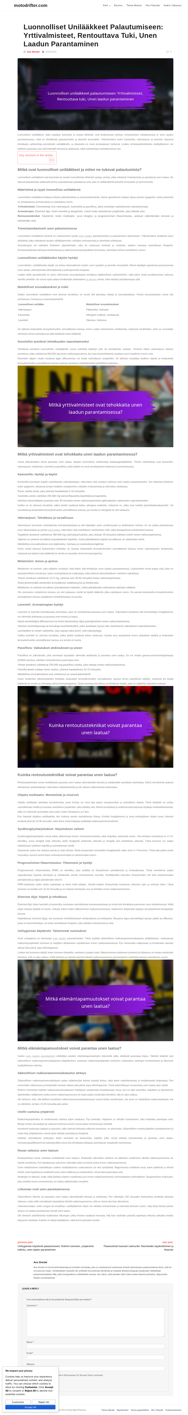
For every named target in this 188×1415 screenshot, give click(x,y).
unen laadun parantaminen (40, 1056)
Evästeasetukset (174, 1410)
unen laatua (54, 530)
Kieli (105, 5)
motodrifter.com (30, 5)
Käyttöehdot (122, 1410)
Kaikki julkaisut (172, 5)
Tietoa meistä (134, 5)
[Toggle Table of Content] (50, 160)
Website (30, 1364)
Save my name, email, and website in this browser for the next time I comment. (66, 1375)
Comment (32, 1306)
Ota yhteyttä (153, 5)
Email (30, 1353)
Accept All (30, 1407)
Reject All (43, 1402)
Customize (18, 1402)
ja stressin (91, 279)
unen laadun (85, 236)
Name (30, 1342)
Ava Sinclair (33, 51)
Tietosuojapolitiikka (140, 1410)
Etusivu (118, 5)
